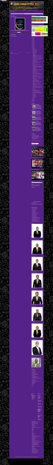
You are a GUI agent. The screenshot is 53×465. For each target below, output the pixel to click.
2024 (32, 40)
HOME (11, 10)
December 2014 (34, 49)
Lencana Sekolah (34, 211)
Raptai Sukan (34, 63)
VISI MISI (19, 10)
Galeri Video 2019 (34, 215)
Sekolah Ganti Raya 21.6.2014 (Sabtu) (36, 90)
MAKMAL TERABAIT (12, 11)
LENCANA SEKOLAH (24, 10)
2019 (32, 44)
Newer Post (12, 52)
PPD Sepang (39, 395)
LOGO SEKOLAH (29, 10)
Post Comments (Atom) (15, 53)
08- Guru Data (33, 375)
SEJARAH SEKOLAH (15, 10)
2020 (32, 43)
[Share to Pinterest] (20, 32)
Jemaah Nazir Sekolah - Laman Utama (39, 404)
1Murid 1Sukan (33, 426)
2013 (32, 98)
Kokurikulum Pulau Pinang (34, 449)
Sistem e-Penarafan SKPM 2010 (35, 440)
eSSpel (33, 432)
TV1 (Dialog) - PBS (34, 134)
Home (20, 52)
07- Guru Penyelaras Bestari (35, 374)
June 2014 (34, 54)
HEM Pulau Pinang (34, 448)
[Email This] (17, 32)
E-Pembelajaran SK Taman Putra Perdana (36, 218)
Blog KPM (33, 424)
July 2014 (34, 53)
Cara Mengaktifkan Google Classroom (36, 221)
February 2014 (34, 96)
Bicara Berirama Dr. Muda (35, 71)
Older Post (28, 52)
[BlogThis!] (18, 32)
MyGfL (32, 384)
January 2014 (34, 97)
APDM (32, 430)
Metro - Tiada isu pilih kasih (34, 137)
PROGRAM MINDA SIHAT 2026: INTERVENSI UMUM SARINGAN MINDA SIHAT (38, 106)
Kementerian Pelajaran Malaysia (35, 442)
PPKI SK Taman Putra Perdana (35, 121)
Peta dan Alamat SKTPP (34, 208)
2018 (32, 45)
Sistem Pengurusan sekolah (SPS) (35, 422)
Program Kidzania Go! (35, 79)
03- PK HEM (33, 371)
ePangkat (33, 429)
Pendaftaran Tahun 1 (34, 382)
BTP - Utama (39, 413)
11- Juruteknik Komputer (34, 377)
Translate (36, 144)
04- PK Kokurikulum (34, 372)
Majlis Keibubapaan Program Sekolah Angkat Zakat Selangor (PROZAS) (38, 112)
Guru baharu (34, 85)
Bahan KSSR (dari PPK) (34, 437)
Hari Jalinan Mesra (34, 89)
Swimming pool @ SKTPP (35, 62)
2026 (32, 38)
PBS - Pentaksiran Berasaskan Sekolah (36, 427)
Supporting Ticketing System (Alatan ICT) (36, 446)
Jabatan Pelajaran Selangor (35, 443)
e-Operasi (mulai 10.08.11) (34, 435)
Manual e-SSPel (33, 433)
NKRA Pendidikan (34, 425)
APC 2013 (34, 88)
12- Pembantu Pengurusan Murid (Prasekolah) (36, 378)
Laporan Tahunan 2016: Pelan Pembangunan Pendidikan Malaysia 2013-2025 (39, 397)
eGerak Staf (33, 381)
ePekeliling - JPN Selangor (34, 451)
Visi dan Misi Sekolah (34, 210)
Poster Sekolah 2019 (34, 216)
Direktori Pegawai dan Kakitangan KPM (39, 401)
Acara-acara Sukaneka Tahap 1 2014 (36, 64)
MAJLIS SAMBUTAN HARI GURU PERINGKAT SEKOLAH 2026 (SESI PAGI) (34, 397)
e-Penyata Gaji (33, 439)
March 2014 (34, 95)
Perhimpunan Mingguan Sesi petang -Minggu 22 (37, 86)
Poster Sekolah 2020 (34, 219)
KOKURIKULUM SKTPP (35, 10)
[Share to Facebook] (19, 32)
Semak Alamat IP (33, 213)
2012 (32, 99)
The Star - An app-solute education (35, 135)
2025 (32, 39)
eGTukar (33, 445)
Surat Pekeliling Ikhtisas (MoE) (35, 450)
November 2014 (34, 50)
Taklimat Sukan (34, 68)
